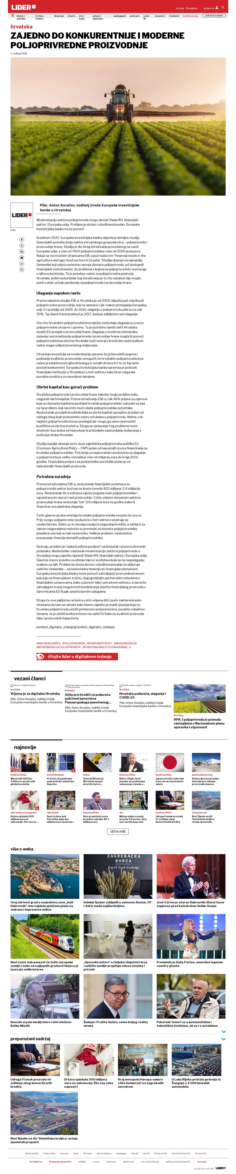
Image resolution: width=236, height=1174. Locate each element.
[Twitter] (21, 245)
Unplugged (121, 1153)
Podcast (134, 1153)
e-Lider (180, 8)
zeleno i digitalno (97, 17)
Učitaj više (118, 831)
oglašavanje (128, 1162)
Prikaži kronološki (214, 15)
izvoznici (160, 16)
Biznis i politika (31, 1153)
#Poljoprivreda (73, 643)
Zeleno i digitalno (104, 1153)
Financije (64, 1153)
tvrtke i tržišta (39, 17)
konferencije (190, 16)
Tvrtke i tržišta (49, 1153)
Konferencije (200, 1153)
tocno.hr (201, 1162)
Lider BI (147, 17)
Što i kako (87, 1153)
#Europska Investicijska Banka (105, 647)
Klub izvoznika (160, 1153)
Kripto (76, 1153)
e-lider (82, 1162)
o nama (96, 1162)
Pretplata (191, 8)
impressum (111, 1162)
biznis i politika (21, 17)
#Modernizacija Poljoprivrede (58, 647)
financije (59, 16)
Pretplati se (36, 1162)
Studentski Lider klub (181, 1153)
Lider (13, 230)
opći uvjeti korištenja (150, 1162)
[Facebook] (21, 239)
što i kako (82, 17)
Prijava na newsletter (60, 1162)
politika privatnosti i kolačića (178, 1162)
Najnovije (25, 747)
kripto (71, 16)
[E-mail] (21, 257)
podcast (134, 16)
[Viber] (21, 269)
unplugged (119, 16)
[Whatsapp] (21, 263)
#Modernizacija (125, 643)
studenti (174, 16)
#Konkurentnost (99, 643)
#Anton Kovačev (48, 643)
